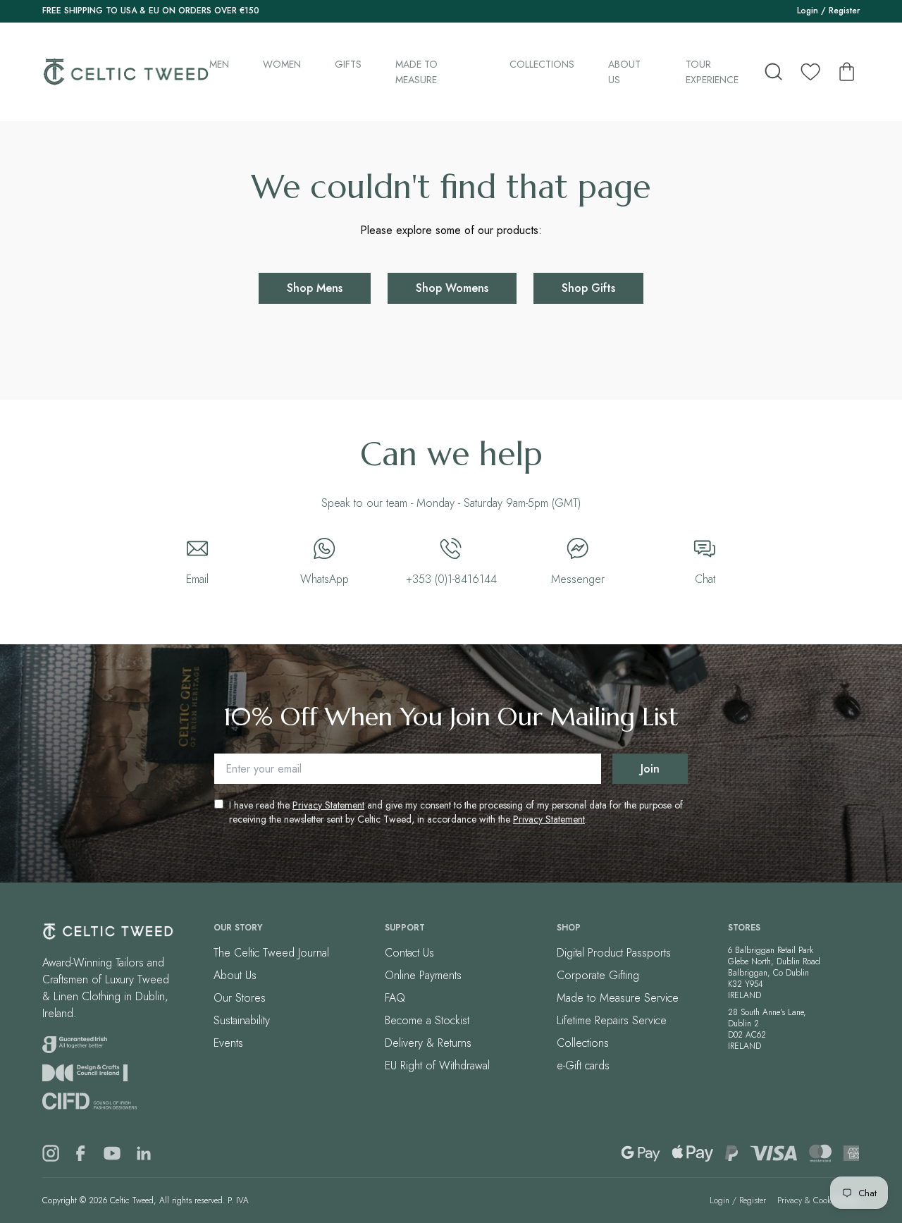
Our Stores (240, 998)
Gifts (348, 64)
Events (228, 1043)
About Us (624, 72)
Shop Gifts (588, 288)
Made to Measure (416, 72)
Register (844, 10)
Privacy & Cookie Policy (818, 1200)
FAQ (395, 998)
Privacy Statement (328, 805)
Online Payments (423, 975)
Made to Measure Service (618, 998)
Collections (541, 64)
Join (650, 769)
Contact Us (409, 953)
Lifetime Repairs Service (612, 1020)
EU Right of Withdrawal (437, 1065)
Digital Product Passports (614, 953)
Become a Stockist (427, 1020)
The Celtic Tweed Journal (271, 953)
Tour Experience (712, 72)
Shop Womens (452, 288)
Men (219, 64)
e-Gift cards (583, 1065)
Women (282, 64)
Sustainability (242, 1020)
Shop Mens (314, 288)
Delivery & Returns (428, 1043)
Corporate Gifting (598, 975)
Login (807, 10)
